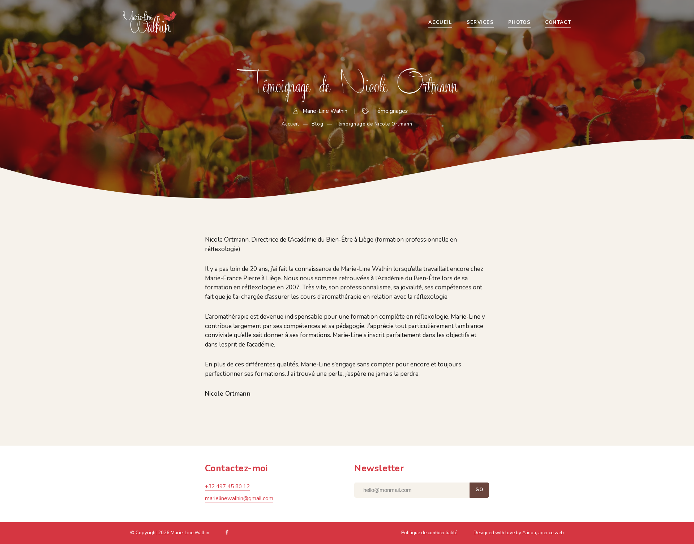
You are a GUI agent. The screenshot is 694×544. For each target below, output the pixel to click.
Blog (318, 124)
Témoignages (391, 111)
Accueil (290, 124)
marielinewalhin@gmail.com (239, 498)
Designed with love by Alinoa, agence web (519, 533)
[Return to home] (179, 22)
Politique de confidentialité (429, 533)
